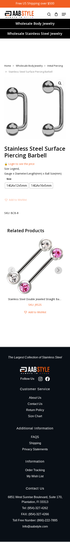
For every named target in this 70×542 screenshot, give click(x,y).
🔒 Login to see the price (19, 164)
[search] (49, 14)
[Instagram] (40, 379)
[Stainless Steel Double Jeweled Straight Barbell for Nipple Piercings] (35, 266)
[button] (64, 14)
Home (7, 65)
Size (9, 179)
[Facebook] (47, 379)
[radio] (16, 185)
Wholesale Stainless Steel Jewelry (34, 33)
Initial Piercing (55, 65)
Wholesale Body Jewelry (35, 23)
